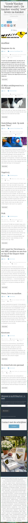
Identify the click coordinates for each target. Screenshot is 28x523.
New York (14, 519)
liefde (6, 95)
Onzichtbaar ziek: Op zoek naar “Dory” (12, 124)
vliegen (21, 178)
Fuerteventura (8, 519)
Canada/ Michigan (21, 517)
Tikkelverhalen (13, 91)
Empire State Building (20, 262)
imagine (20, 339)
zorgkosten (3, 57)
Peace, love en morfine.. (11, 293)
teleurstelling (3, 221)
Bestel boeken (9, 520)
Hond (22, 94)
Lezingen (3, 484)
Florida (4, 519)
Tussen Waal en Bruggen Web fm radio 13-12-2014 (12, 492)
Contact (14, 426)
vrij (1, 180)
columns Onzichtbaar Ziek (16, 51)
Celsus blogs (7, 490)
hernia (16, 54)
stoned (2, 372)
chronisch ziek (4, 133)
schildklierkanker (16, 56)
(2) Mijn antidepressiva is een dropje (12, 86)
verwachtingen (12, 221)
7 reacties (10, 372)
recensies (23, 519)
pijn (11, 56)
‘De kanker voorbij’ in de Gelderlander (12, 511)
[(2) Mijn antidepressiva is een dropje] (13, 98)
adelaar (12, 178)
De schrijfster (4, 483)
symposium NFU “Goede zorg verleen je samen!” (17, 486)
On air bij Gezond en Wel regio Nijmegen (18, 490)
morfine (2, 56)
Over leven (12, 259)
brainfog (21, 131)
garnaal (12, 371)
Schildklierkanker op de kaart (18, 514)
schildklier (3, 301)
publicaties (23, 496)
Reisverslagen (14, 517)
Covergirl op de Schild (17, 505)
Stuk (3, 213)
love (14, 299)
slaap (14, 340)
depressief (13, 339)
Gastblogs (19, 519)
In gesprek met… (15, 507)
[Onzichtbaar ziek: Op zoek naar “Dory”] (14, 137)
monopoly (17, 299)
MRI (5, 263)
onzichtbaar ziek (7, 56)
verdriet (7, 221)
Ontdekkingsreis (14, 175)
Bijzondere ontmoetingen (12, 495)
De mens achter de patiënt (16, 513)
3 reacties (19, 95)
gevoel (16, 219)
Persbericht (16, 510)
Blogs (21, 511)
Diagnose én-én (8, 48)
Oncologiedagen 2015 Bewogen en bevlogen (11, 487)
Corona (10, 514)
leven (15, 178)
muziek (7, 263)
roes (7, 340)
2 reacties (15, 263)
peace (24, 299)
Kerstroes (5, 332)
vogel (24, 178)
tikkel (12, 95)
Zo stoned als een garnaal (12, 365)
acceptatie (13, 131)
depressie (19, 94)
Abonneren (5, 411)
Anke (4, 51)
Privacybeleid (18, 520)
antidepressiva (14, 94)
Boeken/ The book (11, 483)
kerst (25, 262)
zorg (20, 56)
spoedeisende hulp (23, 371)
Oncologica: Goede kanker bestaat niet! (9, 498)
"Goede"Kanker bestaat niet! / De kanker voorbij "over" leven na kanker (14, 8)
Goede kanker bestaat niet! (20, 483)
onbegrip (14, 133)
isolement (3, 95)
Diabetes (7, 514)
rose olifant (10, 340)
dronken (16, 339)
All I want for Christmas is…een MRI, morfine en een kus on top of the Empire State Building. (13, 252)
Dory (8, 133)
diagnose (13, 54)
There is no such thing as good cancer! (14, 508)
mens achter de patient (22, 54)
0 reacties (18, 134)
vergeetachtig (10, 134)
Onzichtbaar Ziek (13, 516)
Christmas (13, 262)
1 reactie (10, 57)
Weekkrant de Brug (14, 499)
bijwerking (17, 131)
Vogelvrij (5, 172)
